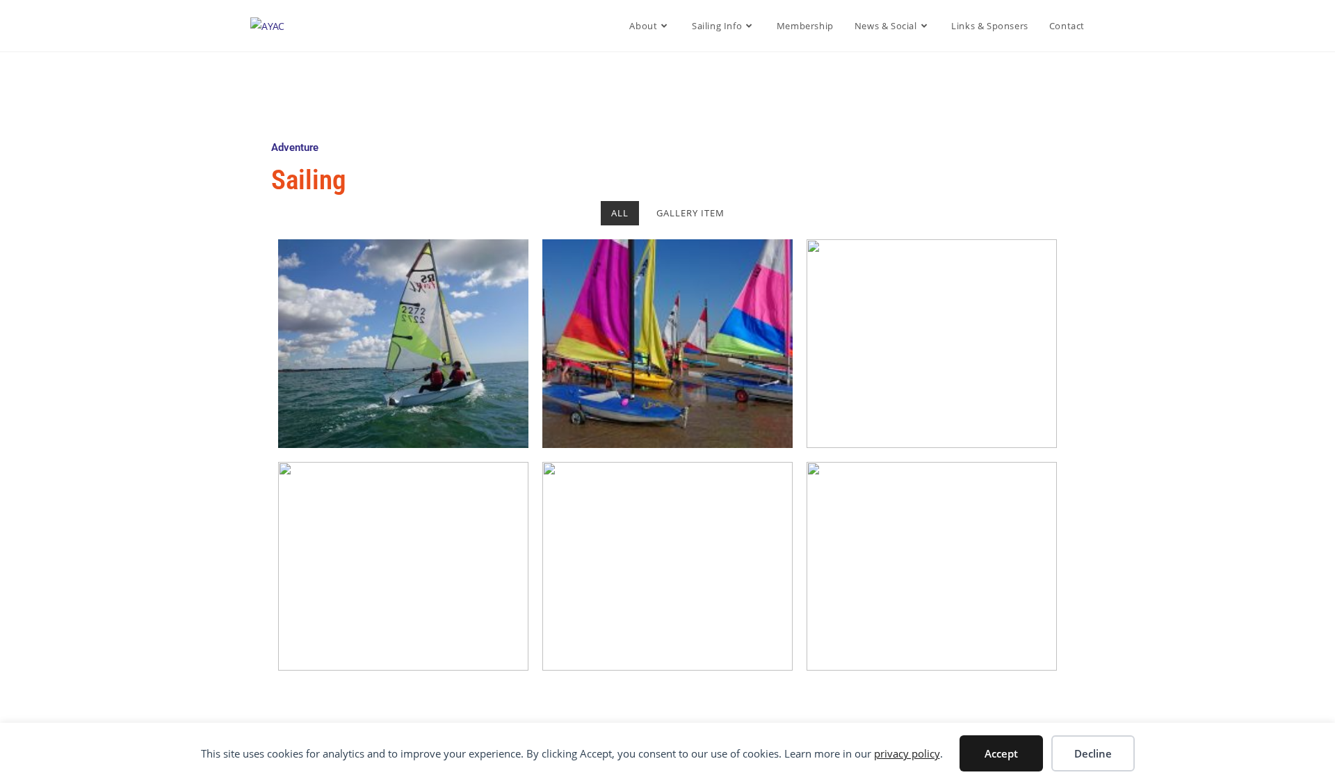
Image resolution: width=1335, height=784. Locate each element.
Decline (1093, 753)
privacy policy (907, 753)
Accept (1001, 753)
